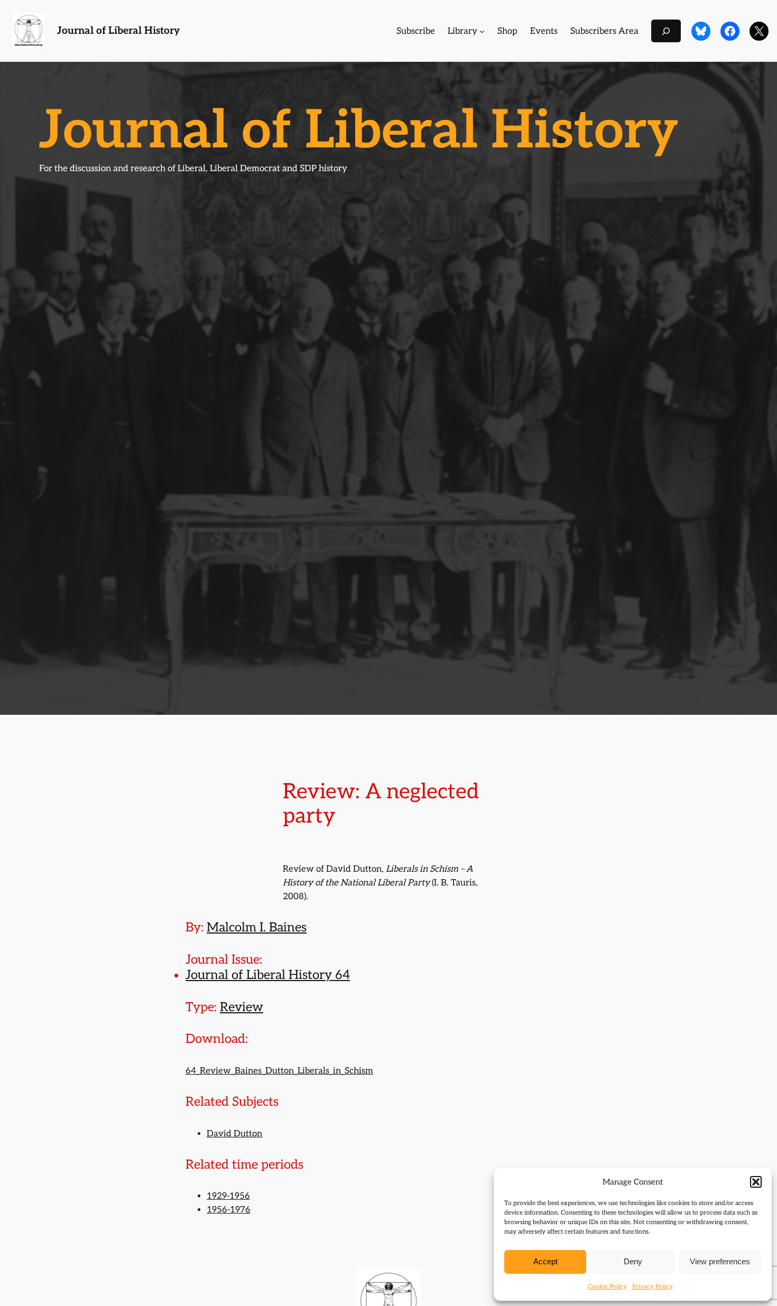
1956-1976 (229, 1210)
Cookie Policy (607, 1287)
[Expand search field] (666, 31)
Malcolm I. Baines (257, 927)
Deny (633, 1261)
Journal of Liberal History (118, 31)
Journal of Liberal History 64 (268, 975)
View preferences (720, 1261)
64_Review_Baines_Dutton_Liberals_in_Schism (279, 1071)
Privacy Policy (652, 1287)
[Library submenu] (482, 31)
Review (241, 1007)
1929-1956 (228, 1196)
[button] (756, 1182)
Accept (545, 1261)
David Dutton (234, 1133)
